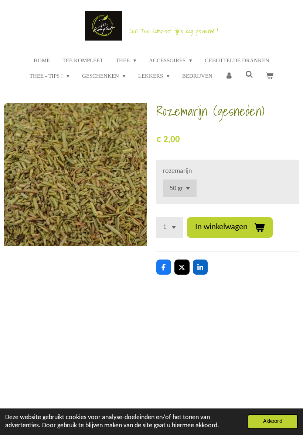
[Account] (229, 76)
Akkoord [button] (272, 421)
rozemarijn (177, 171)
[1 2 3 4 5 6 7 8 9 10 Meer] (169, 227)
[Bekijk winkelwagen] (269, 76)
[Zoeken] (249, 75)
